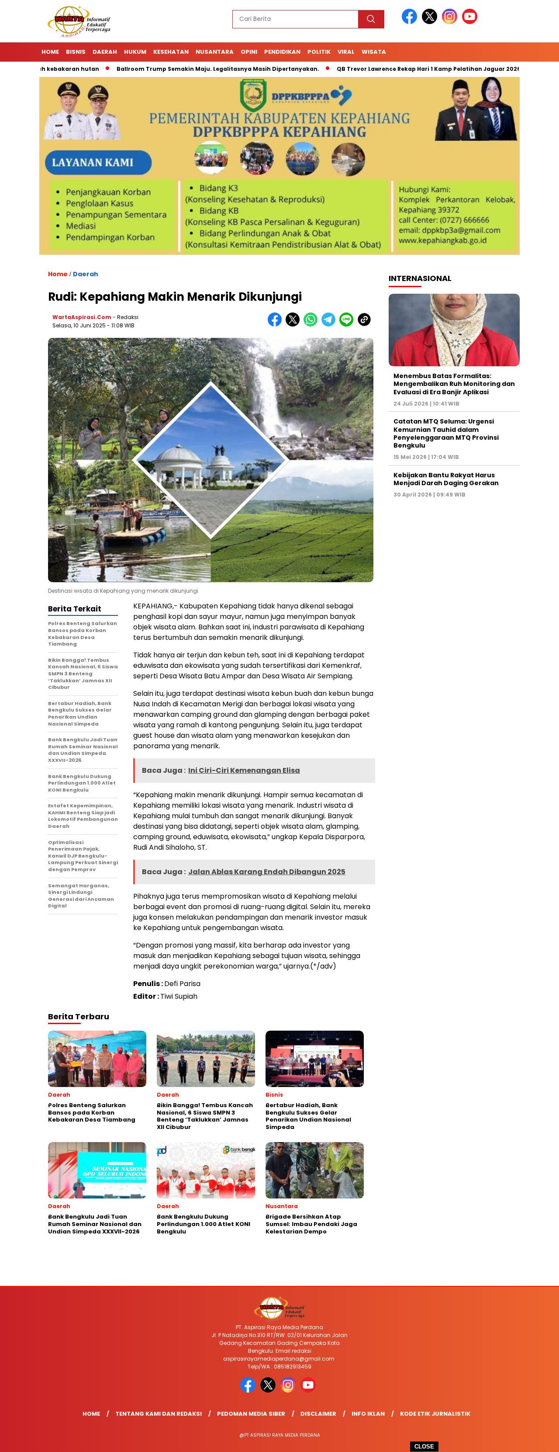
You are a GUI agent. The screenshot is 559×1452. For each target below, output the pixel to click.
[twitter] (431, 22)
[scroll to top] (535, 1438)
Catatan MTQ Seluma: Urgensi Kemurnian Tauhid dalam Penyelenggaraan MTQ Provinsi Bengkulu (446, 433)
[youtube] (471, 22)
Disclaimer (318, 1414)
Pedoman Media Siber (251, 1414)
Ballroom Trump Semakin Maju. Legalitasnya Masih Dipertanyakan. (175, 69)
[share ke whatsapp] (312, 324)
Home (50, 52)
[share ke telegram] (330, 324)
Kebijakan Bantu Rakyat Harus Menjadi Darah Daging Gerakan (446, 479)
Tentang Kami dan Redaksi (158, 1414)
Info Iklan (368, 1414)
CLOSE (424, 1446)
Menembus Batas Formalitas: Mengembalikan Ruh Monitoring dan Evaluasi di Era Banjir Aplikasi (454, 384)
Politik (319, 52)
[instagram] (451, 22)
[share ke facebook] (277, 324)
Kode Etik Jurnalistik (435, 1414)
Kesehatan (171, 52)
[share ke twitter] (295, 324)
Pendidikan (282, 52)
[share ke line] (348, 324)
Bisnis (76, 52)
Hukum (135, 52)
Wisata (374, 52)
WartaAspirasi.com (81, 317)
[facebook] (411, 22)
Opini (249, 52)
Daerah (105, 52)
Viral (346, 52)
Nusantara (215, 52)
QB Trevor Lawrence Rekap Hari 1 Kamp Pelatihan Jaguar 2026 (386, 69)
